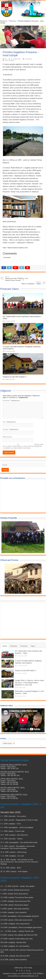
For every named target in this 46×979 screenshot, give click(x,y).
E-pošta (10, 429)
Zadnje (4, 646)
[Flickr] (24, 970)
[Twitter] (22, 970)
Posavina (12, 21)
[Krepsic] (23, 8)
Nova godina (21, 816)
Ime (9, 422)
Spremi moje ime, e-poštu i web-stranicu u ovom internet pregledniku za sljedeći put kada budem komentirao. (23, 446)
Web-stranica (7, 437)
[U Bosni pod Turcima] (23, 578)
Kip (6, 59)
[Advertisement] (19, 620)
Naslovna (3, 21)
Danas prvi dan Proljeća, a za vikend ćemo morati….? (16, 278)
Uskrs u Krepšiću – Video (31, 283)
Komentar (11, 400)
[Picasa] (27, 970)
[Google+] (17, 970)
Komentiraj (28, 59)
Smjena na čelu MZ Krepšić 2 (14, 377)
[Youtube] (29, 970)
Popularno (13, 646)
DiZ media (28, 968)
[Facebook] (19, 970)
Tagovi (33, 646)
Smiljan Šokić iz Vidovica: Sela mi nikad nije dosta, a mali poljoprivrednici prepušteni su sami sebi (29, 683)
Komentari (23, 646)
